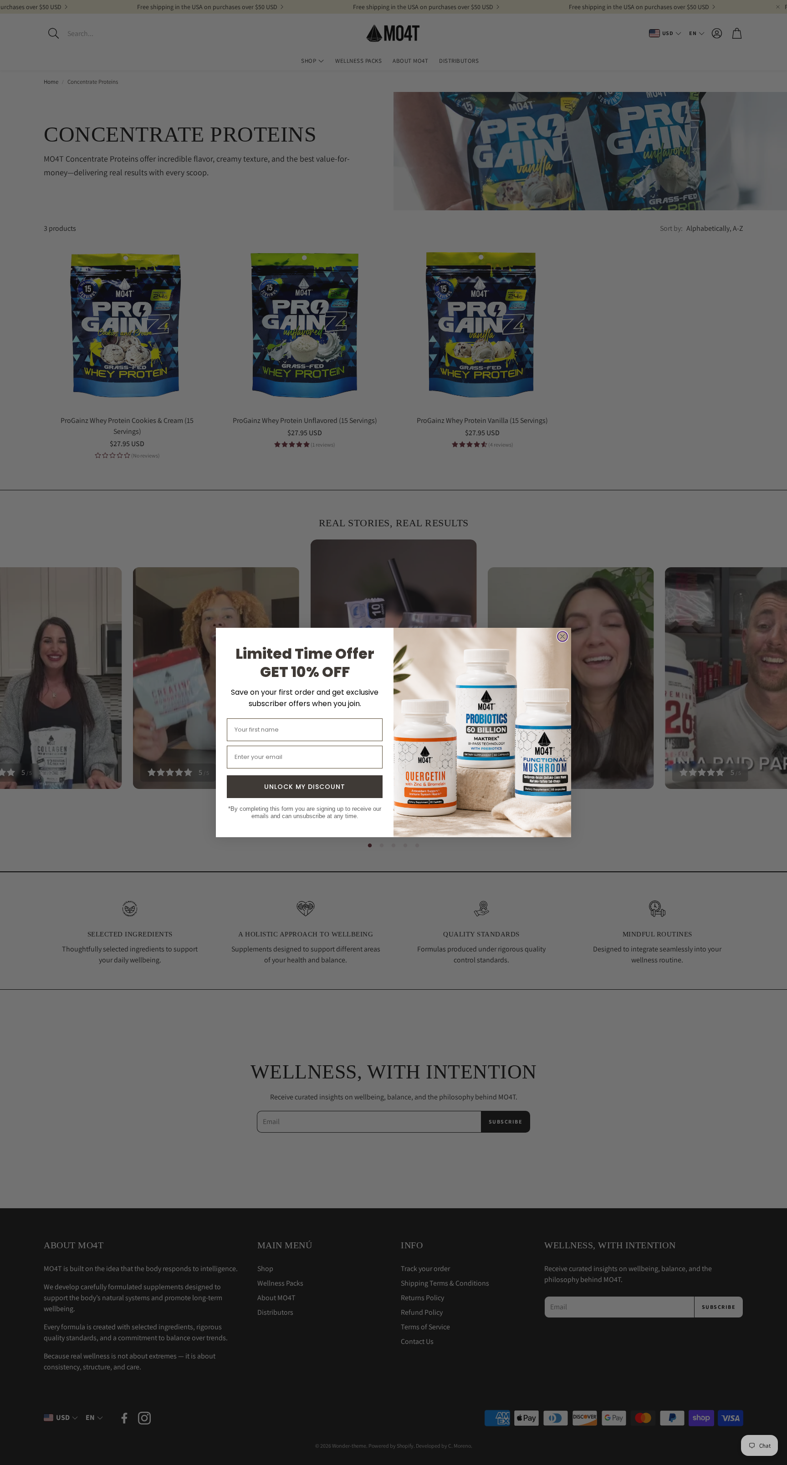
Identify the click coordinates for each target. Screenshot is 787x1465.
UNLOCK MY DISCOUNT (304, 786)
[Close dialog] (562, 636)
